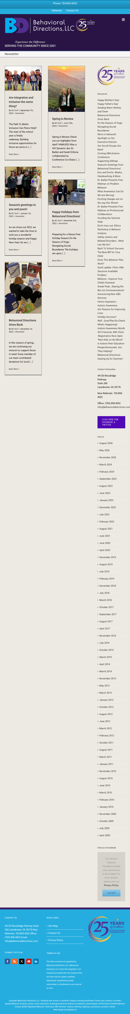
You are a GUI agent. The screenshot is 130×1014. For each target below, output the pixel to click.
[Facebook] (7, 961)
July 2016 (104, 642)
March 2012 (105, 728)
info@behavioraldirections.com (21, 941)
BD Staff (14, 110)
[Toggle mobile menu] (123, 19)
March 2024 (105, 464)
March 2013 (105, 692)
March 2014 (105, 671)
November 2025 (107, 457)
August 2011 (106, 749)
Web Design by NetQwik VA (65, 1010)
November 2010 (107, 771)
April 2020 (104, 550)
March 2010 (105, 792)
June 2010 (104, 785)
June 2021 (104, 535)
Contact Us (54, 933)
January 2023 (106, 500)
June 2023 (104, 493)
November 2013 (107, 678)
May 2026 (104, 450)
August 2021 (106, 528)
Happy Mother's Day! (108, 100)
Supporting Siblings (108, 161)
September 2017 (108, 614)
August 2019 (106, 564)
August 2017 (106, 621)
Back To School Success (111, 248)
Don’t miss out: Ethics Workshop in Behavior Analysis (109, 229)
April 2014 (104, 664)
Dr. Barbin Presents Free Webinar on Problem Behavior (110, 184)
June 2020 (104, 543)
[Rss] (14, 961)
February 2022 (106, 521)
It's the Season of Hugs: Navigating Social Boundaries (110, 127)
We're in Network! (107, 134)
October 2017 (106, 607)
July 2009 (104, 828)
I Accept (111, 893)
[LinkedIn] (36, 961)
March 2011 (105, 757)
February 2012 (106, 735)
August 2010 (106, 778)
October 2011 (106, 742)
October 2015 (106, 650)
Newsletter (19, 113)
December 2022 (107, 507)
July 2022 (104, 514)
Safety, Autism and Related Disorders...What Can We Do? (111, 241)
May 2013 (104, 685)
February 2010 (106, 799)
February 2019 (106, 578)
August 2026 (106, 443)
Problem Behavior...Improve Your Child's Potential (110, 279)
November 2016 (107, 635)
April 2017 (104, 628)
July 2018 (104, 593)
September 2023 (108, 478)
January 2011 (106, 764)
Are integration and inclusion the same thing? (21, 102)
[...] (29, 147)
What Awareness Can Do (111, 191)
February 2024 (106, 471)
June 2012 (104, 721)
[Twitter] (21, 961)
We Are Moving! (106, 195)
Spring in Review (62, 118)
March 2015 (105, 657)
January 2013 (106, 700)
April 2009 (104, 835)
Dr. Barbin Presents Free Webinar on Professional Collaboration (111, 210)
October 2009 (106, 821)
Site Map (53, 925)
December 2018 (107, 585)
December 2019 (107, 557)
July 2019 (104, 571)
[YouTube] (29, 961)
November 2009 (107, 814)
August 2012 (106, 714)
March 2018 (105, 600)
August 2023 (106, 486)
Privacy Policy (111, 885)
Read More (13, 154)
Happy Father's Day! (108, 104)
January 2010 (106, 806)
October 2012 (106, 707)
